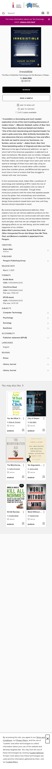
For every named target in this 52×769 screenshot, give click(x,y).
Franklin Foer (34, 516)
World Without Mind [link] (35, 512)
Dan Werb (33, 422)
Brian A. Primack (14, 422)
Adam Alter (27, 78)
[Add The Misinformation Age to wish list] (23, 477)
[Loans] (43, 13)
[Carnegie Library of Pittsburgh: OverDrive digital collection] (26, 5)
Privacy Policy (22, 740)
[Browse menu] (48, 13)
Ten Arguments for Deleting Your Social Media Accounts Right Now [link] (35, 465)
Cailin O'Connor (14, 469)
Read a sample (26, 98)
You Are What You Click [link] (14, 418)
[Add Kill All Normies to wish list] (23, 523)
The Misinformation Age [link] (14, 465)
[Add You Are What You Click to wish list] (23, 430)
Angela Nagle (13, 516)
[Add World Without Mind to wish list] (43, 523)
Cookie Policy (12, 762)
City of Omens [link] (33, 418)
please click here (27, 22)
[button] (26, 90)
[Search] (3, 13)
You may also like (12, 385)
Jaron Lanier (34, 469)
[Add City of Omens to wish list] (43, 430)
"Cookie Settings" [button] (36, 753)
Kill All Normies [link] (13, 512)
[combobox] (21, 13)
